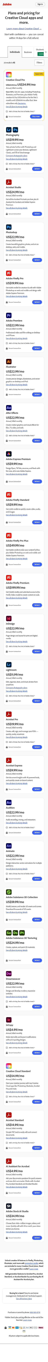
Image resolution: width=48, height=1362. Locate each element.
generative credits (31, 1263)
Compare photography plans (16, 156)
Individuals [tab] (15, 52)
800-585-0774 (35, 1312)
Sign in (40, 4)
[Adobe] (7, 4)
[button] (5, 1327)
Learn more (33, 1269)
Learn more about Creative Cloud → (24, 28)
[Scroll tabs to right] (46, 52)
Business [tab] (28, 52)
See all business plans (24, 1299)
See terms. (22, 103)
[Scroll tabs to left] (2, 52)
